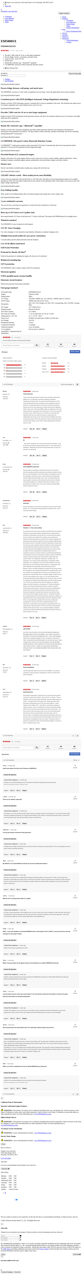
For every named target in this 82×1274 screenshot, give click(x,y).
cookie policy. (5, 1219)
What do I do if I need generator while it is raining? (17, 898)
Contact (68, 42)
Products (65, 18)
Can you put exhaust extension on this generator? (17, 832)
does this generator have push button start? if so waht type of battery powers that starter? (28, 1027)
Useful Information (72, 40)
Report (44, 429)
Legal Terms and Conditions (10, 1203)
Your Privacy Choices (8, 1200)
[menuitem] (68, 384)
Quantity (3, 75)
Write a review (19, 50)
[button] (77, 735)
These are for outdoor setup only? (12, 799)
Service (64, 33)
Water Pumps (70, 24)
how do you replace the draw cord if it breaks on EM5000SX (19, 768)
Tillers (68, 26)
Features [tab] (7, 79)
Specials (65, 35)
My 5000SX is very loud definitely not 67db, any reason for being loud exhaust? (25, 863)
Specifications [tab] (9, 81)
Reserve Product (74, 73)
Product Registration (72, 28)
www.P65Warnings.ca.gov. (43, 1114)
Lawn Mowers (71, 22)
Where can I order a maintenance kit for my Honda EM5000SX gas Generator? (25, 1066)
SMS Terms (4, 1206)
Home (64, 17)
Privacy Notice (5, 1196)
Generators (69, 20)
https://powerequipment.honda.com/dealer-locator (16, 784)
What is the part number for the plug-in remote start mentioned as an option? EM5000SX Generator (31, 963)
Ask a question (74, 754)
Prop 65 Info (5, 1210)
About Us (65, 37)
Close (3, 1144)
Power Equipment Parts (73, 31)
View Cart (17, 1272)
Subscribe (5, 1169)
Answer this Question (10, 774)
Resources (65, 38)
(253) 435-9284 (11, 4)
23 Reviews (18, 338)
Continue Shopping (7, 1272)
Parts (63, 29)
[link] (8, 50)
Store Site (8, 6)
